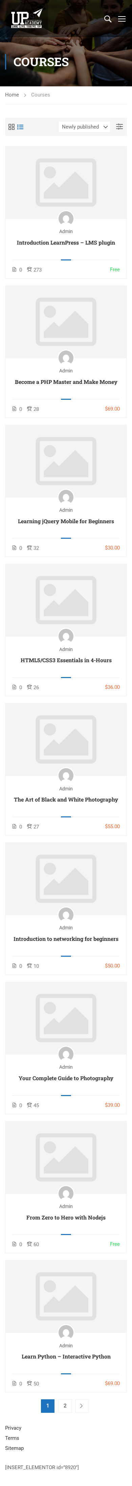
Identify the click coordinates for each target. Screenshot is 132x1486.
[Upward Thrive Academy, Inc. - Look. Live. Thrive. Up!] (27, 18)
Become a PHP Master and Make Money (66, 381)
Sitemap (14, 1448)
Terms (12, 1438)
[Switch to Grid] (11, 127)
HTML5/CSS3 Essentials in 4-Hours (66, 660)
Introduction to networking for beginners (66, 938)
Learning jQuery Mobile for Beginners (66, 521)
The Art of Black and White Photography (66, 799)
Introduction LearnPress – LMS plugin (66, 242)
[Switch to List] (20, 127)
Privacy (13, 1428)
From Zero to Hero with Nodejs (66, 1217)
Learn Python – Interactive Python (66, 1356)
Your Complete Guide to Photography (66, 1078)
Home (12, 95)
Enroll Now (66, 182)
